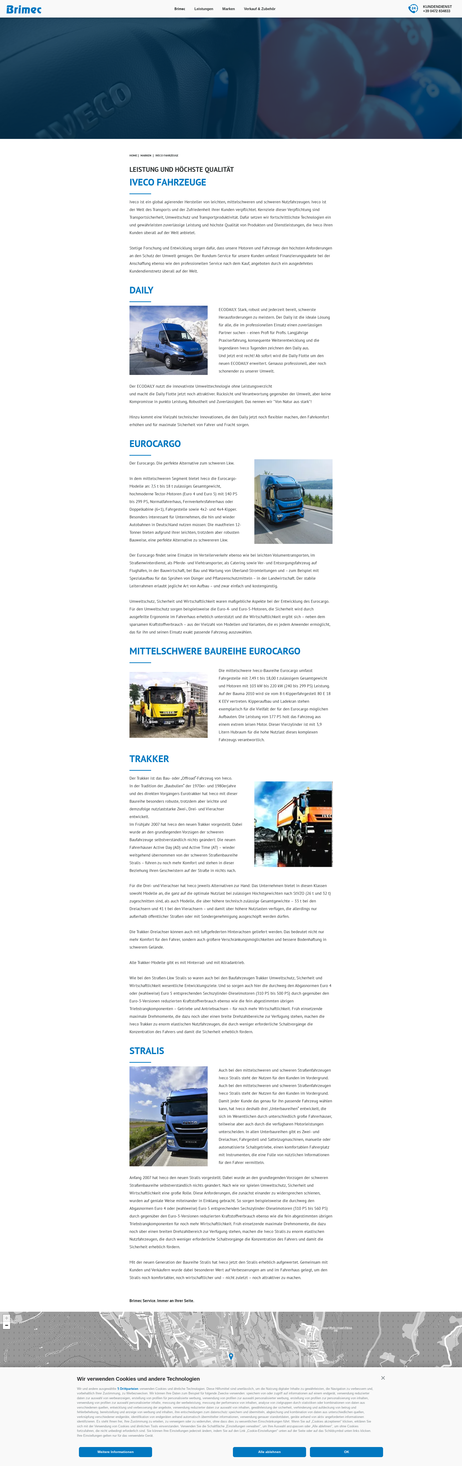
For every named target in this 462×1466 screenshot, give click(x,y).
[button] (383, 1378)
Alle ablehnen (269, 1452)
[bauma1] (168, 705)
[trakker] (297, 824)
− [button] (6, 1325)
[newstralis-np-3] (168, 1116)
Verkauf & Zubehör (260, 9)
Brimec (179, 8)
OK (346, 1452)
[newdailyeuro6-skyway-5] (168, 340)
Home (133, 155)
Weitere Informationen (115, 1452)
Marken (228, 9)
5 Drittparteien (127, 1389)
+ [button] (6, 1318)
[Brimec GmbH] (231, 1356)
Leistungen (203, 9)
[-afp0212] (294, 502)
